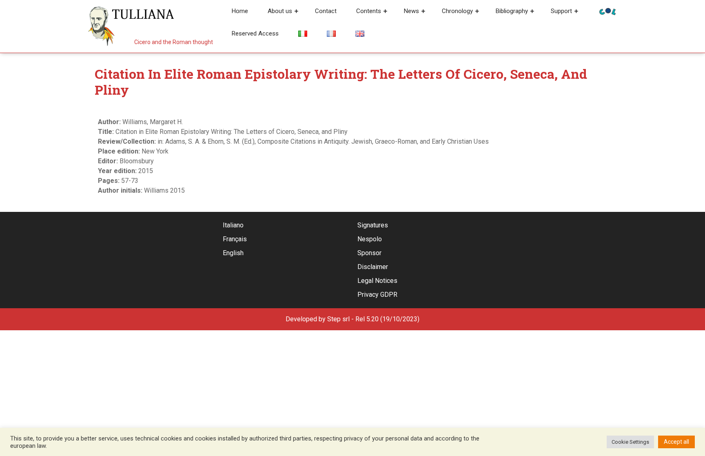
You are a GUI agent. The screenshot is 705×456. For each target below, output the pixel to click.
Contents (368, 11)
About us (280, 11)
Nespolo (369, 239)
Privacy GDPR (377, 294)
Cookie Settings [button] (630, 442)
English (233, 253)
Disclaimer (372, 267)
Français (235, 239)
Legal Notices (377, 281)
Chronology (457, 11)
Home (240, 11)
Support (561, 11)
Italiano (233, 225)
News (411, 11)
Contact (326, 11)
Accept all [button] (676, 441)
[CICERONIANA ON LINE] (607, 11)
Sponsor (369, 253)
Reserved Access (255, 33)
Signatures (372, 225)
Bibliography (512, 11)
